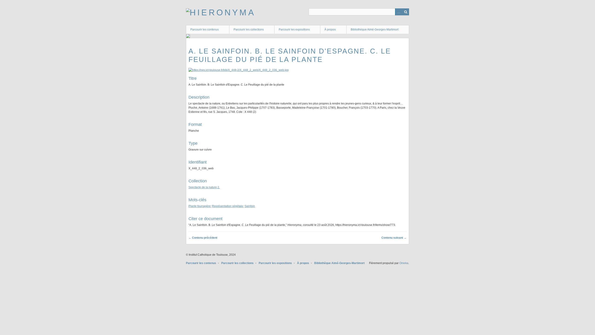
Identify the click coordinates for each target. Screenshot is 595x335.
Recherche (405, 11)
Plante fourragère (199, 206)
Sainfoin (250, 206)
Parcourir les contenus (204, 29)
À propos (330, 29)
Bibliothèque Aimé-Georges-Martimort (374, 29)
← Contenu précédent (202, 237)
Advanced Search (398, 11)
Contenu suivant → (394, 237)
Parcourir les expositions (294, 29)
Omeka (403, 263)
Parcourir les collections (249, 29)
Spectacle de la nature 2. (204, 187)
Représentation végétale (227, 206)
